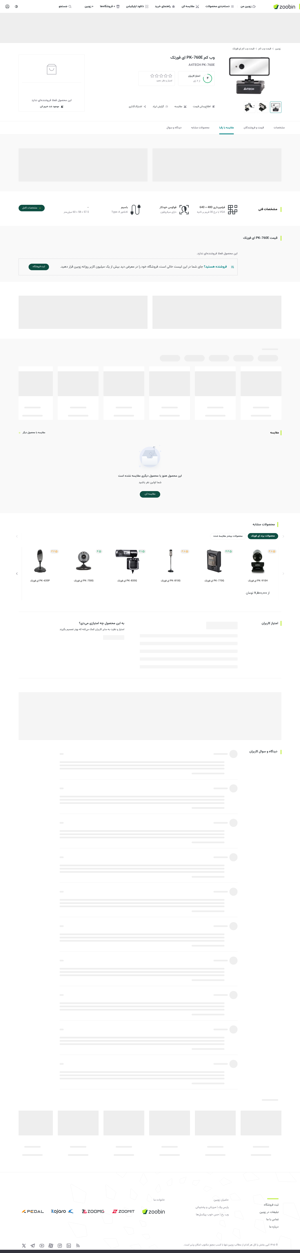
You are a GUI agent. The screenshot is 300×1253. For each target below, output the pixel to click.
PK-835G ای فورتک (127, 581)
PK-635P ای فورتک (40, 581)
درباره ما (274, 1227)
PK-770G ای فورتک (214, 581)
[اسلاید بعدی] (17, 573)
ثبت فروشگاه (271, 1205)
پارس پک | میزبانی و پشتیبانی (212, 1207)
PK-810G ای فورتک (170, 581)
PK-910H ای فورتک (258, 581)
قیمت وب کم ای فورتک (243, 49)
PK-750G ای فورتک (83, 581)
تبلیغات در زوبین (269, 1212)
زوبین (278, 49)
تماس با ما (272, 1219)
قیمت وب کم (264, 49)
